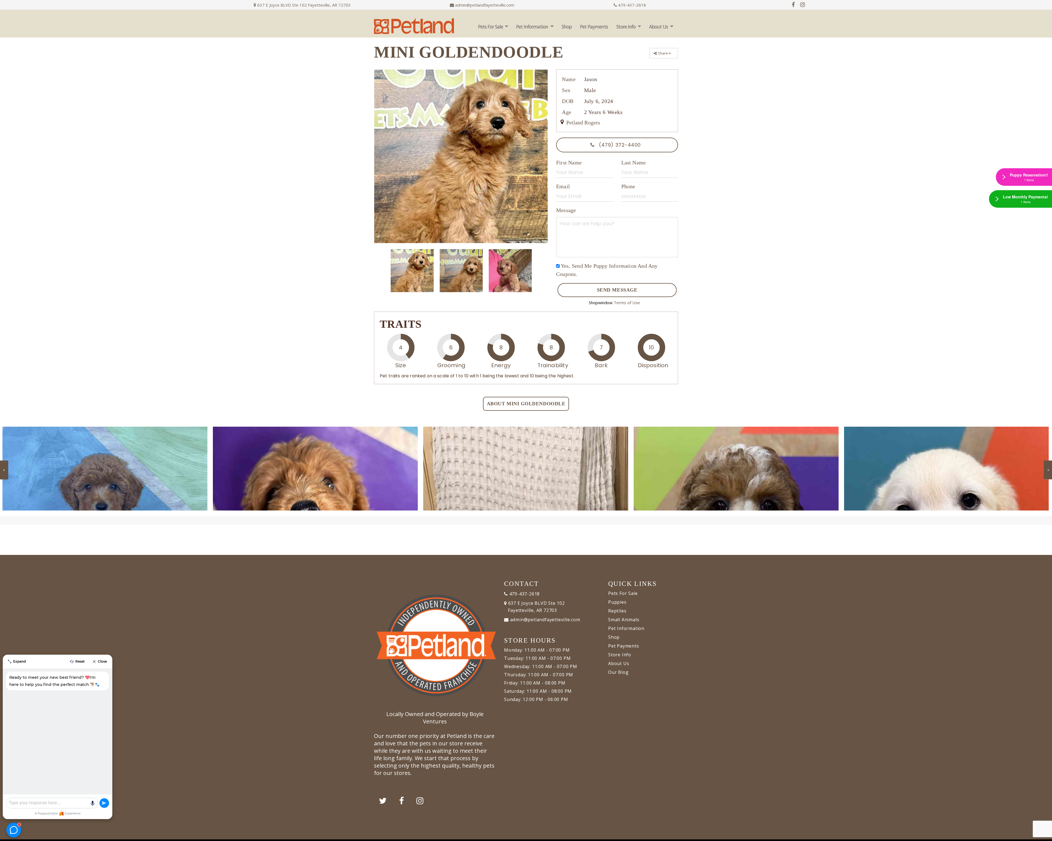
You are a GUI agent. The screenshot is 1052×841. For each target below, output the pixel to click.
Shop (567, 26)
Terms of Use (627, 302)
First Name (569, 162)
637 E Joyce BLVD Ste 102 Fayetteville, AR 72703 (303, 5)
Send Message (617, 290)
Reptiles (617, 611)
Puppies (617, 602)
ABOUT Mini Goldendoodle (526, 403)
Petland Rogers (582, 122)
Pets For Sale (490, 26)
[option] (461, 156)
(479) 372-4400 (619, 144)
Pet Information (532, 26)
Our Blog (618, 672)
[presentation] (4, 469)
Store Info (626, 26)
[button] (1042, 835)
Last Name (633, 162)
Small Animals (623, 620)
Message (566, 210)
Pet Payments (594, 26)
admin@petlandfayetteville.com (484, 5)
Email (563, 186)
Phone (628, 186)
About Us (658, 26)
